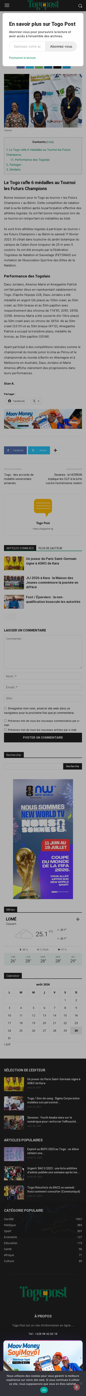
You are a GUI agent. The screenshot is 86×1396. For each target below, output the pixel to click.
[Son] (70, 1344)
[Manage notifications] (76, 1387)
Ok (44, 1390)
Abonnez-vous (61, 46)
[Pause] (63, 1344)
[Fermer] (78, 1344)
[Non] (81, 1383)
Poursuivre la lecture (22, 57)
